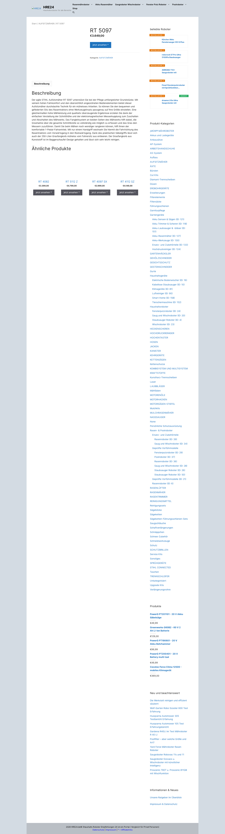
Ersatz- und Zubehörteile (165, 435)
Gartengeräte (157, 215)
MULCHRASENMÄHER (162, 412)
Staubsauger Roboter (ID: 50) (169, 474)
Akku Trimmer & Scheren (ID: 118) (169, 223)
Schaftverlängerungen (161, 527)
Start (34, 23)
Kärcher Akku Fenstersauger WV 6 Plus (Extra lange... (173, 40)
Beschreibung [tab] (41, 83)
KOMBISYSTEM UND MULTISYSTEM (169, 368)
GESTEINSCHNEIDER (161, 267)
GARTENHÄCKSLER (160, 253)
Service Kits (156, 554)
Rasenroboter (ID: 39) (165, 439)
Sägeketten (156, 514)
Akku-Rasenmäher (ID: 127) (166, 236)
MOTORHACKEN (158, 399)
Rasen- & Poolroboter (161, 430)
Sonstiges (155, 558)
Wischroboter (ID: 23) (163, 324)
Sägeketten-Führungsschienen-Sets (169, 519)
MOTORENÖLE (157, 395)
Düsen (153, 184)
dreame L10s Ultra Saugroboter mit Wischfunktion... (170, 101)
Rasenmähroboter (81, 4)
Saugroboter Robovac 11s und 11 (167, 754)
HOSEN (154, 342)
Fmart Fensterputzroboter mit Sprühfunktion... (173, 86)
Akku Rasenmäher (104, 4)
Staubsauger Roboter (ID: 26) (169, 470)
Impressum (111, 830)
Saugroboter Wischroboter (127, 4)
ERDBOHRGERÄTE (159, 188)
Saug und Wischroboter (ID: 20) (168, 315)
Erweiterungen (157, 193)
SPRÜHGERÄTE (158, 563)
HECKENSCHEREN (159, 328)
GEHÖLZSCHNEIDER (161, 258)
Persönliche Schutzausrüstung (166, 426)
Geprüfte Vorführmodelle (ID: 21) (169, 479)
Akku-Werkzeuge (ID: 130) (165, 240)
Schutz (153, 545)
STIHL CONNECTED (160, 567)
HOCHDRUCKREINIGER (162, 333)
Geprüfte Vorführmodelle (165, 448)
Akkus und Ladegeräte (162, 135)
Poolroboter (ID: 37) (164, 457)
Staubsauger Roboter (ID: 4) (167, 320)
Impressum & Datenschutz (163, 804)
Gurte (153, 271)
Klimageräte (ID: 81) (162, 289)
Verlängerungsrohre (160, 589)
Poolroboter (177, 4)
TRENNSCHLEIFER (159, 576)
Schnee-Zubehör (159, 536)
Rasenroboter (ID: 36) (165, 461)
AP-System (156, 144)
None (153, 421)
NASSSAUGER (157, 417)
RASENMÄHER (157, 492)
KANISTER (155, 351)
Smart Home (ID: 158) (163, 298)
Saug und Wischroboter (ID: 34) (171, 443)
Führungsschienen (159, 206)
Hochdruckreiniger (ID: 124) (166, 249)
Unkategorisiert (158, 580)
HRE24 (48, 7)
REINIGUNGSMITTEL (161, 501)
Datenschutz (98, 830)
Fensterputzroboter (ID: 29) (168, 452)
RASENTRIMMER (158, 496)
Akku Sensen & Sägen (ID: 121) (168, 219)
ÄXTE (153, 166)
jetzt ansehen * (101, 45)
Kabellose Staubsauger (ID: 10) (168, 284)
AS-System (156, 153)
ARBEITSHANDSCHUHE (162, 148)
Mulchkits (155, 408)
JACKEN (154, 346)
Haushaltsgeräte (158, 275)
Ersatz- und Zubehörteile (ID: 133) (170, 245)
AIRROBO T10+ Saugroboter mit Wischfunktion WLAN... (172, 71)
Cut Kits (154, 175)
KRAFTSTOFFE (157, 373)
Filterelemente (157, 197)
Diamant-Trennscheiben (162, 179)
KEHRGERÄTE (157, 355)
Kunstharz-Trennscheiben (163, 377)
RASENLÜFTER (158, 488)
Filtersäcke (155, 201)
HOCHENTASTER (159, 337)
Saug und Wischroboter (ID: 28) (170, 466)
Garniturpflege (157, 210)
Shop (75, 8)
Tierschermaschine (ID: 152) (166, 302)
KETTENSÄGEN (158, 359)
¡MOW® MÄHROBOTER (162, 131)
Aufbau (154, 157)
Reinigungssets (158, 505)
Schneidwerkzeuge (160, 541)
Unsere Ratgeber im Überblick (166, 797)
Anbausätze (156, 139)
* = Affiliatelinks (125, 830)
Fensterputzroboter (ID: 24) (166, 311)
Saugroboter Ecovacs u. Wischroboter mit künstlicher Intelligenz (165, 762)
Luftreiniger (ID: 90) (162, 293)
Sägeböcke (156, 510)
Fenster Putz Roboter (156, 4)
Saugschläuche (158, 523)
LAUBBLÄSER (157, 386)
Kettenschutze (157, 364)
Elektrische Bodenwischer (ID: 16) (169, 280)
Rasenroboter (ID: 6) (162, 483)
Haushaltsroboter (159, 306)
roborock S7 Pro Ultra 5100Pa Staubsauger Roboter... (171, 56)
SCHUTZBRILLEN (159, 550)
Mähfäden (155, 390)
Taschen (154, 572)
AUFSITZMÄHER (46, 23)
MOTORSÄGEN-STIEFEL (162, 404)
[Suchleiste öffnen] (73, 12)
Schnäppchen (157, 532)
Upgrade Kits (157, 585)
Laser (153, 382)
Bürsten (154, 170)
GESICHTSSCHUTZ (160, 262)
